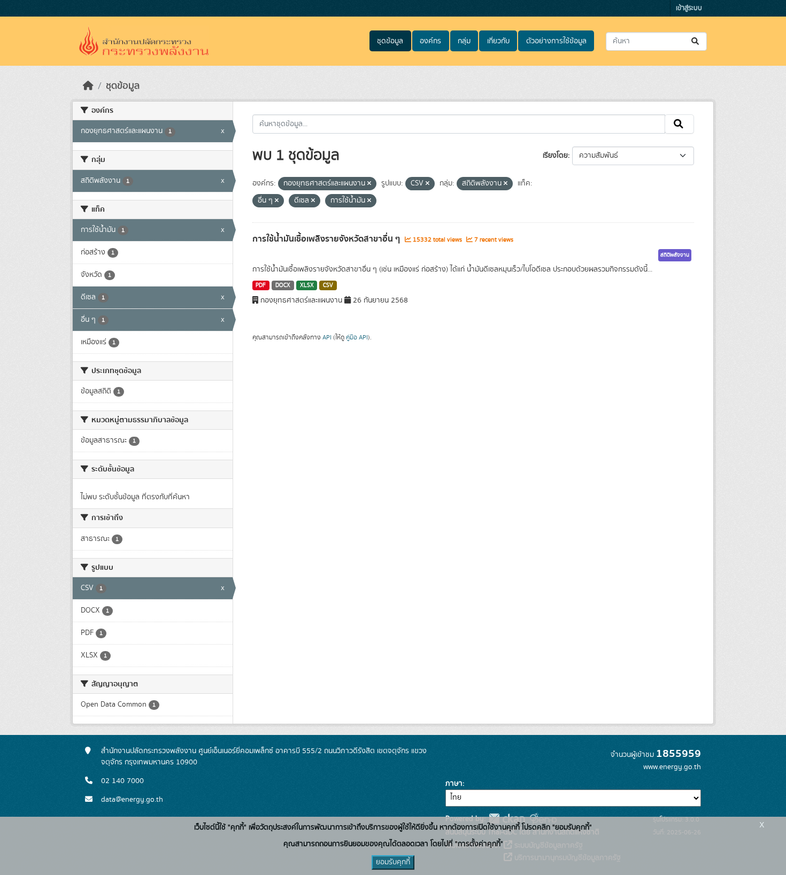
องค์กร (430, 41)
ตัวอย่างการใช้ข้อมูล (556, 41)
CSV (328, 285)
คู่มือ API (357, 337)
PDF (261, 285)
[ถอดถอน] (369, 184)
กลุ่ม (464, 41)
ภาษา (454, 783)
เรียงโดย (555, 155)
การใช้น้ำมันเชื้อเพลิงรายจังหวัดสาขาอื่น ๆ (327, 239)
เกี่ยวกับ (498, 41)
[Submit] (695, 41)
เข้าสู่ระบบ (689, 8)
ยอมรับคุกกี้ (393, 862)
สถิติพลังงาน (674, 255)
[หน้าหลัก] (88, 86)
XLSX (307, 285)
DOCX (282, 285)
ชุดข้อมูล (390, 41)
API (327, 337)
